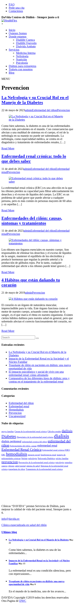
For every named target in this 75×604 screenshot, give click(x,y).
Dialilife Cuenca (25, 39)
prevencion (9, 462)
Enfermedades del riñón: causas (23, 446)
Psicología (22, 62)
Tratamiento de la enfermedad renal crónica (44, 469)
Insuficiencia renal (48, 455)
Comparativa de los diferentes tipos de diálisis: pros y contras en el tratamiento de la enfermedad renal (39, 380)
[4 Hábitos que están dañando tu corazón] (37, 299)
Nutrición (21, 59)
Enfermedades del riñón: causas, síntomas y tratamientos (31, 220)
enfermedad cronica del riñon (34, 442)
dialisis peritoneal (11, 441)
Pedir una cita (16, 7)
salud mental (20, 466)
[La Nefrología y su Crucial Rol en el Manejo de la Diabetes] (37, 118)
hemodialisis (16, 454)
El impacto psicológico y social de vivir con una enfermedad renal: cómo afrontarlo (36, 373)
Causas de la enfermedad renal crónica (31, 431)
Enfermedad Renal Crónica (21, 449)
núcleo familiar (62, 458)
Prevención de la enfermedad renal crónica (37, 462)
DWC (22, 600)
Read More (7, 148)
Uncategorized (17, 416)
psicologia (59, 462)
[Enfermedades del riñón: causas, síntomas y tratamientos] (37, 242)
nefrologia (32, 458)
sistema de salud (33, 466)
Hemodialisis (16, 409)
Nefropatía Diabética (46, 458)
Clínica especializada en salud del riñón (24, 525)
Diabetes (8, 436)
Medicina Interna (25, 52)
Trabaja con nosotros (21, 69)
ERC (3, 455)
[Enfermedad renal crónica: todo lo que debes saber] (37, 180)
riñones (11, 466)
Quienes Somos (18, 33)
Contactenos (16, 11)
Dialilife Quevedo (26, 43)
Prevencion (15, 412)
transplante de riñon (16, 469)
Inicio (12, 30)
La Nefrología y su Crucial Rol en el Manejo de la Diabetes (35, 100)
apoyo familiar (7, 431)
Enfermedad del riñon (21, 403)
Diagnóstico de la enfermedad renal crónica (35, 437)
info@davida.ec (10, 518)
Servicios (14, 49)
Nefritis (24, 458)
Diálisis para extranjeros (22, 66)
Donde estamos (17, 36)
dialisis (61, 436)
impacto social (34, 455)
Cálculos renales (54, 431)
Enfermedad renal (19, 406)
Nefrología (22, 56)
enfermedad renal (47, 445)
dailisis (67, 431)
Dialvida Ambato (26, 46)
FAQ (12, 4)
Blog (11, 72)
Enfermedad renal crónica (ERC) (56, 450)
